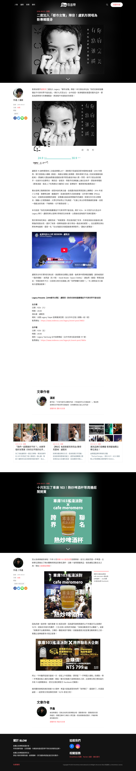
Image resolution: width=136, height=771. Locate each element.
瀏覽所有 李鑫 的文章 (57, 722)
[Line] (22, 118)
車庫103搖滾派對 (19, 583)
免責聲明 (16, 765)
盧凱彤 (43, 89)
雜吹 (33, 5)
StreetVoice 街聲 (75, 757)
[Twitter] (18, 118)
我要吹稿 (116, 5)
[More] (25, 118)
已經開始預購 (44, 566)
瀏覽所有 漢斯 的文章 (57, 408)
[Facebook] (15, 118)
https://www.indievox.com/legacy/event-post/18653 (62, 321)
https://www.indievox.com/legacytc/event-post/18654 (63, 340)
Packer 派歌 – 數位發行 (91, 757)
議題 (22, 5)
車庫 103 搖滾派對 (64, 559)
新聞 (27, 5)
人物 (16, 5)
